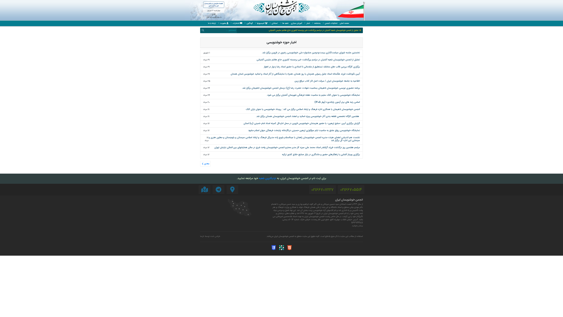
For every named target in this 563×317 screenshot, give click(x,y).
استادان (274, 23)
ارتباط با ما (212, 23)
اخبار (308, 23)
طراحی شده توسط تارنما (210, 236)
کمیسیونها (260, 23)
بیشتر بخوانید (357, 225)
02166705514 (351, 190)
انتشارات (236, 23)
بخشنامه (317, 23)
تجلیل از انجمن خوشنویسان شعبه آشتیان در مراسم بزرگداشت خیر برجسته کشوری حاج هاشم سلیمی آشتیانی (313, 30)
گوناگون (249, 23)
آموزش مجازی (296, 23)
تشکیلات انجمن (330, 23)
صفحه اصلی (344, 23)
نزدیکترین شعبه (267, 179)
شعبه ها (285, 23)
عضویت (223, 23)
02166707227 (322, 190)
